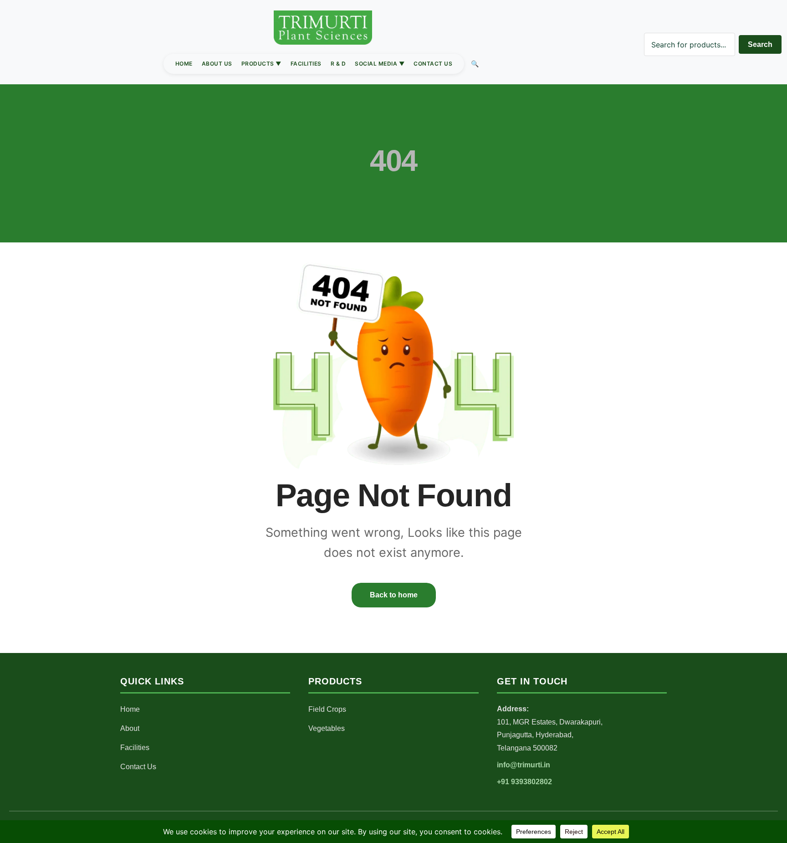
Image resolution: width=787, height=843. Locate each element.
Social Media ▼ (379, 63)
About (129, 728)
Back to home (394, 595)
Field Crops (327, 709)
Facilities (306, 63)
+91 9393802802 (524, 782)
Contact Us (433, 63)
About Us (217, 63)
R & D (338, 63)
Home (184, 63)
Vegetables (326, 728)
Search (760, 44)
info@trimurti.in (523, 765)
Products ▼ (261, 63)
